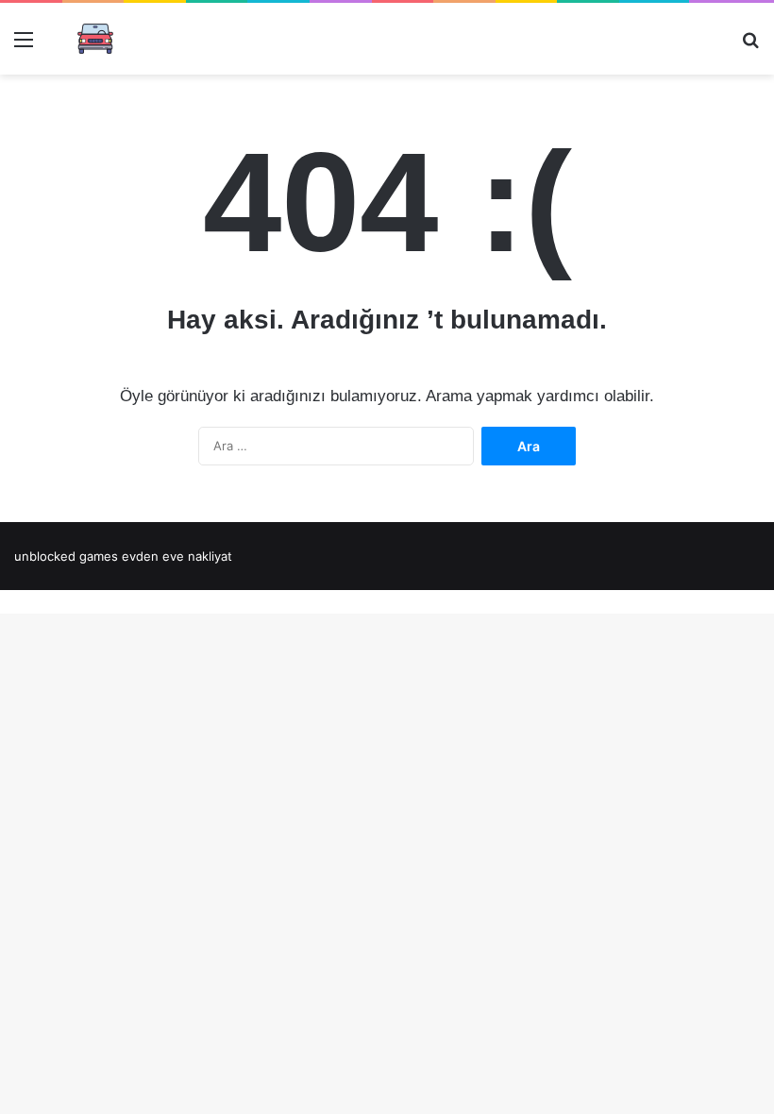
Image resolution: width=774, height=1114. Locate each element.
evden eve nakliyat (177, 556)
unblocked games (66, 556)
